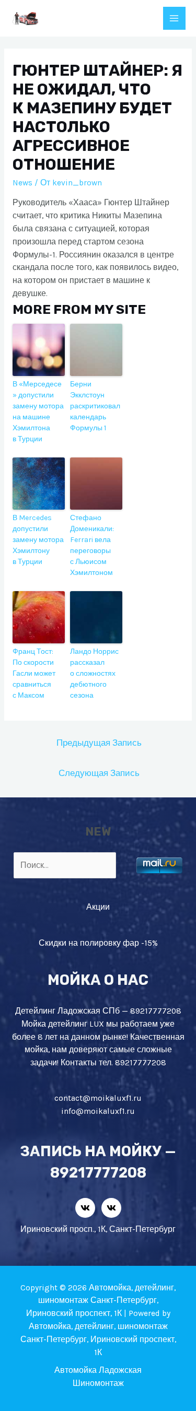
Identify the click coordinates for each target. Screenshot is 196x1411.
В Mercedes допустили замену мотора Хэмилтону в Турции (38, 539)
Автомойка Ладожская (98, 1370)
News (22, 182)
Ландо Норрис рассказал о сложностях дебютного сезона (94, 673)
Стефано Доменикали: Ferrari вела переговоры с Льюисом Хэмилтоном (92, 545)
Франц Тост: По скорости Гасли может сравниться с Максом (34, 673)
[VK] (85, 1208)
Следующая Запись (99, 773)
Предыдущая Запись (99, 743)
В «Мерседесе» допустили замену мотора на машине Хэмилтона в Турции (38, 411)
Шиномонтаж (98, 1383)
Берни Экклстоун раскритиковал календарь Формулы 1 (95, 406)
